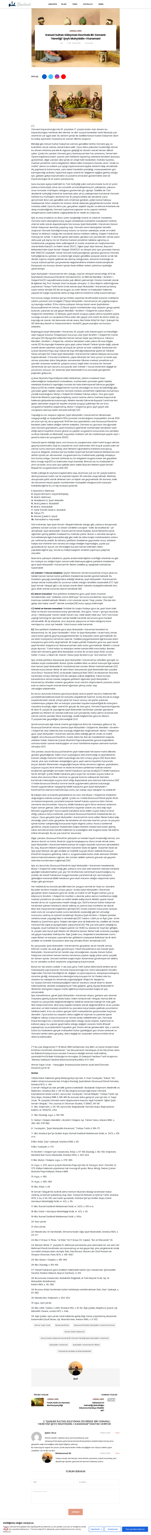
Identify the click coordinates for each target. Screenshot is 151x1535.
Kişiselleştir (95, 1529)
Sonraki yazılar (109, 1395)
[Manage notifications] (6, 1529)
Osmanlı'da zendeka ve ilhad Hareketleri (74, 1351)
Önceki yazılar (41, 1395)
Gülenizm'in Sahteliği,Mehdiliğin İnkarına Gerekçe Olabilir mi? (91, 1407)
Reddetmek (113, 1529)
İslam (63, 4)
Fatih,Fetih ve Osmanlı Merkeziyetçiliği (58, 1404)
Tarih (74, 4)
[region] (75, 1527)
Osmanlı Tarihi (75, 31)
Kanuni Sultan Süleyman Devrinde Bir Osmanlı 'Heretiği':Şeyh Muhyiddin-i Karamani (75, 1338)
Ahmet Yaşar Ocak (42, 1325)
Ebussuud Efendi (62, 1325)
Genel (101, 4)
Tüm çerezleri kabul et (135, 1529)
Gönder (75, 1512)
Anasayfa (52, 4)
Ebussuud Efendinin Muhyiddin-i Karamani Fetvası (94, 1325)
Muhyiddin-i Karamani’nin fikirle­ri (86, 1345)
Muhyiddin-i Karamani (59, 1345)
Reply (117, 1433)
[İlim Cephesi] (19, 4)
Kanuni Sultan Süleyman (75, 1332)
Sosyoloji (87, 4)
